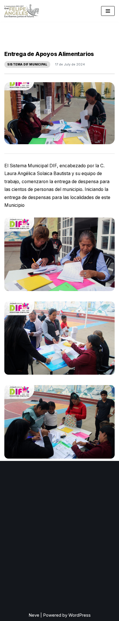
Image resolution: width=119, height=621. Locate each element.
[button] (59, 254)
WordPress (79, 615)
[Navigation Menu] (108, 11)
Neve (34, 615)
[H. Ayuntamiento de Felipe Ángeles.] (21, 11)
